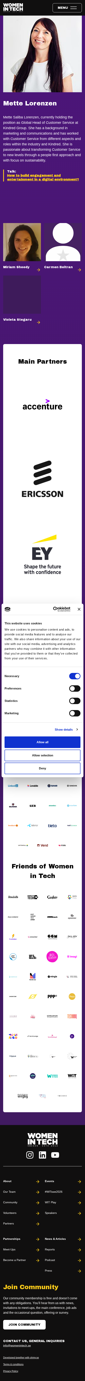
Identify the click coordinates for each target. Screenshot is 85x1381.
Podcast (50, 1260)
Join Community (24, 1324)
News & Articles (55, 1238)
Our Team (9, 1191)
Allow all (42, 742)
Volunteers (9, 1212)
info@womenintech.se (17, 1345)
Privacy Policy (10, 1371)
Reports (50, 1249)
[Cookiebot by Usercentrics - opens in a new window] (53, 609)
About (7, 1181)
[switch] (74, 688)
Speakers (51, 1212)
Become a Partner (14, 1260)
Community (10, 1202)
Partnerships (11, 1238)
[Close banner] (79, 609)
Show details (64, 729)
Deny (42, 768)
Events (49, 1181)
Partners (8, 1223)
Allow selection (42, 755)
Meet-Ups (9, 1249)
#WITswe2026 (53, 1191)
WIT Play (50, 1202)
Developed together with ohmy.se (21, 1357)
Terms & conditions (13, 1364)
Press (48, 1270)
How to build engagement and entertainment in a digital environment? (43, 177)
